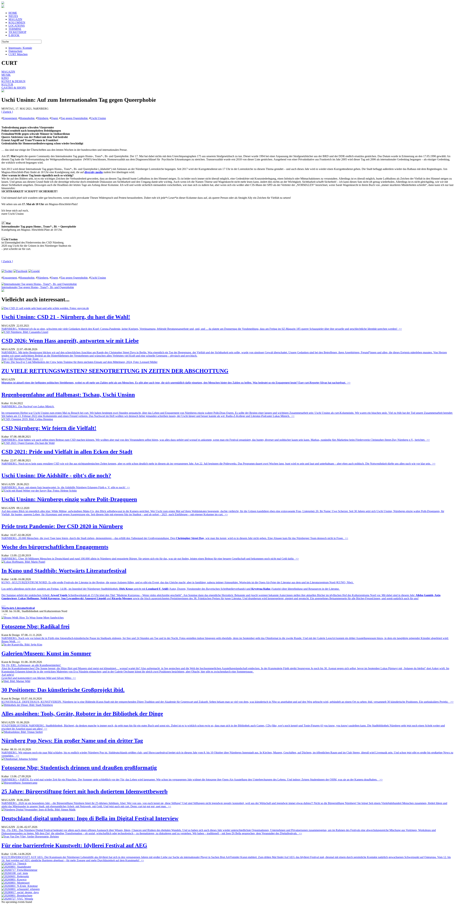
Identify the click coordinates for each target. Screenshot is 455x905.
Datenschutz (15, 51)
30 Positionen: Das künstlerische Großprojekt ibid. (63, 690)
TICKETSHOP (17, 32)
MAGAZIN (15, 19)
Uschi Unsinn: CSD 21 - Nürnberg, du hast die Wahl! (65, 317)
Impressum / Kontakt (20, 47)
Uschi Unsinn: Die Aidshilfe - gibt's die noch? (56, 475)
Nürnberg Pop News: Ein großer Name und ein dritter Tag (72, 740)
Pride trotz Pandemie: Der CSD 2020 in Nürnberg (62, 526)
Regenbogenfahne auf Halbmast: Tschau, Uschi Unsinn (68, 394)
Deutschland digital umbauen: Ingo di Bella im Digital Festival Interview (89, 818)
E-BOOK (14, 35)
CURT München (18, 54)
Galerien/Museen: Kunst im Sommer (46, 653)
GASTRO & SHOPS (13, 87)
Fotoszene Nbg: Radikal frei (35, 626)
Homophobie (27, 118)
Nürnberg (42, 118)
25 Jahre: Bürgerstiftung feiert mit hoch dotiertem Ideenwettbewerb (84, 791)
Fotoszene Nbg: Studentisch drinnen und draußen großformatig (79, 767)
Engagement (10, 118)
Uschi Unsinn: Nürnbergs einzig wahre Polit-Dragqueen (69, 499)
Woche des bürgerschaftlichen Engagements (54, 547)
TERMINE (15, 28)
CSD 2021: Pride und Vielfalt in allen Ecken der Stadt (66, 451)
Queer (54, 118)
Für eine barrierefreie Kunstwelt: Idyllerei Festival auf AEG (74, 845)
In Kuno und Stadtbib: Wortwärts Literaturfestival (63, 570)
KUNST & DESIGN (13, 81)
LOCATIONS (17, 25)
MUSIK (6, 74)
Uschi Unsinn (98, 118)
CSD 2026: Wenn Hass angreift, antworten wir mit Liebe (70, 340)
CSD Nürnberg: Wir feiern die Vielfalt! (48, 428)
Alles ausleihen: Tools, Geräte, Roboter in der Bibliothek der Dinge (82, 713)
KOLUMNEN (17, 22)
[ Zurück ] (7, 111)
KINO (5, 78)
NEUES (13, 16)
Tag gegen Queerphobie (74, 118)
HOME (13, 12)
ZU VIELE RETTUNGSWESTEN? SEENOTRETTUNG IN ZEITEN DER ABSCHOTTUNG (114, 371)
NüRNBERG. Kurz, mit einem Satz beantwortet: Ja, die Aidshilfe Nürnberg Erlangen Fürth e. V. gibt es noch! (65, 487)
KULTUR (7, 84)
